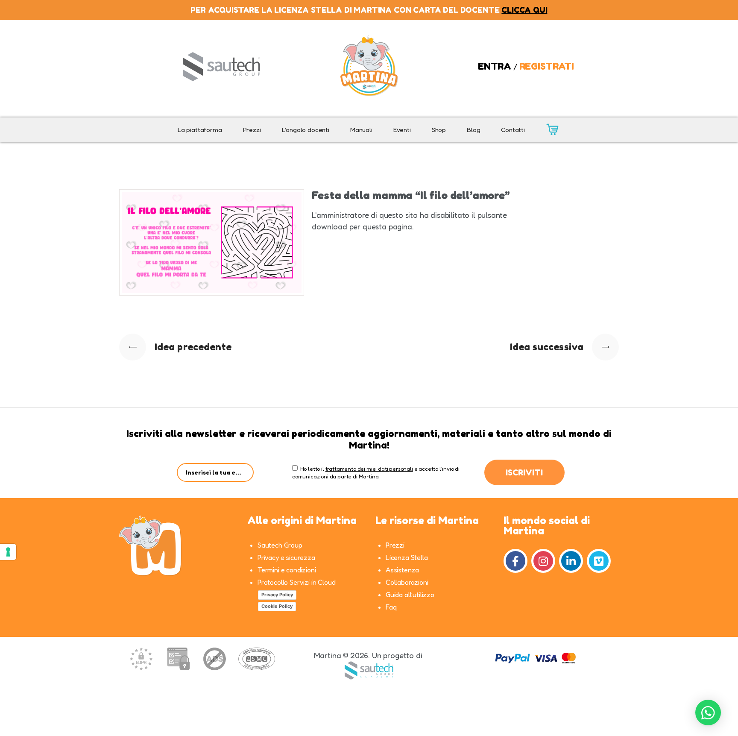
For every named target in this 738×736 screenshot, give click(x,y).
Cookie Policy (277, 606)
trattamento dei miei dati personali (369, 468)
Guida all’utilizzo (410, 594)
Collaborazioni (407, 582)
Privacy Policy (277, 595)
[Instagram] (543, 561)
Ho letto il (311, 468)
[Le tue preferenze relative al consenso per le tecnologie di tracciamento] (8, 552)
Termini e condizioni (287, 570)
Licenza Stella (407, 557)
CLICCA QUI (524, 10)
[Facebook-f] (515, 561)
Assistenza (402, 570)
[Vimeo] (599, 561)
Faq (391, 607)
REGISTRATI (546, 66)
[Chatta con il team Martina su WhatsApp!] (708, 712)
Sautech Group (280, 545)
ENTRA (494, 66)
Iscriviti (524, 472)
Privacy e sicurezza (286, 557)
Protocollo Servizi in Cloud (296, 582)
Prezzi (395, 545)
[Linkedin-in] (571, 561)
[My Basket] (552, 130)
